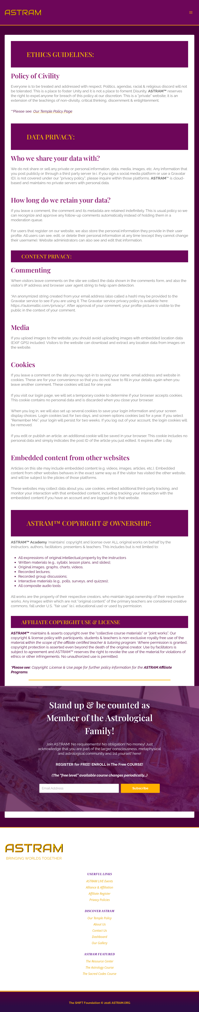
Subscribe (140, 788)
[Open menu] (190, 12)
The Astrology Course (100, 967)
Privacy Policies (99, 900)
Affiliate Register (99, 893)
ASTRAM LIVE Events (99, 881)
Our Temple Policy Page (52, 111)
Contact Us (99, 930)
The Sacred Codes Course (99, 974)
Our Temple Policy (99, 918)
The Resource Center (99, 961)
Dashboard (99, 937)
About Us (99, 924)
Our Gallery (99, 943)
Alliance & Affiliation (99, 887)
